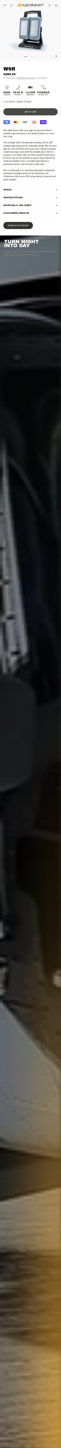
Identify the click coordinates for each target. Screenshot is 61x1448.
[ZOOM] (56, 56)
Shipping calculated (26, 78)
